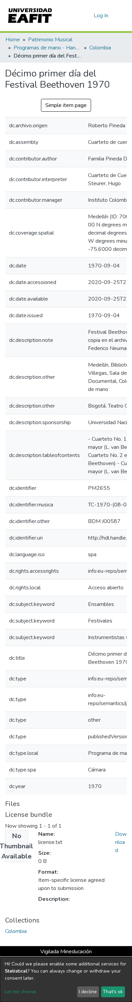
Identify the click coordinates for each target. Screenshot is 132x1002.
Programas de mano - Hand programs (47, 47)
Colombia (100, 47)
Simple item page (66, 105)
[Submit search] (77, 16)
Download (121, 842)
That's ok (113, 991)
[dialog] (66, 979)
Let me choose (20, 991)
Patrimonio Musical (50, 39)
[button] (87, 16)
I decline (88, 991)
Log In (101, 15)
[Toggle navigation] (122, 15)
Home (12, 39)
